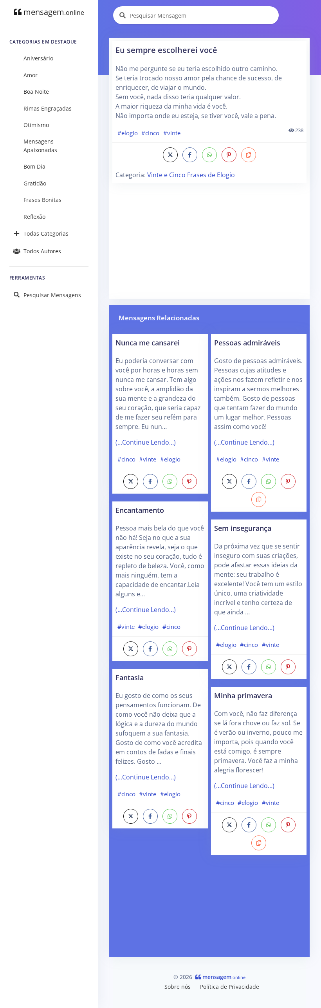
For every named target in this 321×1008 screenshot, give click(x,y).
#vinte (171, 133)
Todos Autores (42, 251)
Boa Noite (36, 91)
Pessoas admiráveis (247, 342)
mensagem (53, 12)
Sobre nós (177, 986)
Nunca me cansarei (147, 342)
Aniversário (38, 58)
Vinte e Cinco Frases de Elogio (191, 175)
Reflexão (34, 216)
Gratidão (34, 183)
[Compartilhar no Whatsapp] (209, 154)
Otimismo (36, 125)
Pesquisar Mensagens (52, 295)
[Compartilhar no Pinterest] (229, 154)
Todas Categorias (46, 233)
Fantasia (129, 677)
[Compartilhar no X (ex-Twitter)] (170, 154)
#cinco (150, 133)
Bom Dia (34, 166)
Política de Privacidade (229, 986)
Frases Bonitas (42, 199)
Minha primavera (243, 695)
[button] (248, 154)
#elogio (127, 133)
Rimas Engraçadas (47, 108)
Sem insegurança (242, 528)
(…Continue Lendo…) (145, 442)
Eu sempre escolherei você (166, 50)
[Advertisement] (209, 241)
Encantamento (139, 510)
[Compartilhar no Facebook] (189, 154)
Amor (30, 75)
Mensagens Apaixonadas (40, 146)
